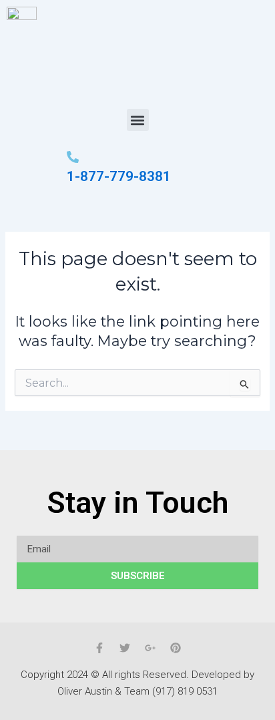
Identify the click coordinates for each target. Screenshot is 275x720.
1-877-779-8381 (119, 176)
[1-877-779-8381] (73, 158)
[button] (138, 120)
